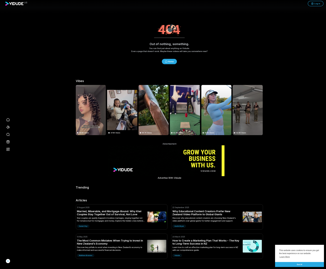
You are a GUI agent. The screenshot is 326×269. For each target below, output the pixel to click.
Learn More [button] (285, 257)
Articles (81, 200)
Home (171, 61)
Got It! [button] (299, 264)
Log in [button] (317, 3)
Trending (82, 187)
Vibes (80, 81)
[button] (6, 134)
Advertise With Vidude (169, 178)
